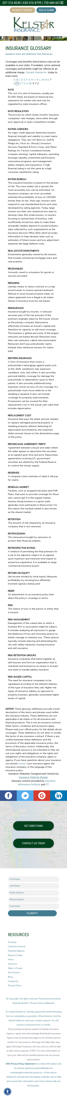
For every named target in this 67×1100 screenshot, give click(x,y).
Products (12, 942)
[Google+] (42, 795)
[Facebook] (8, 795)
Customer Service (17, 946)
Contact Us (13, 981)
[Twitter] (25, 795)
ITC (47, 784)
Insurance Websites (19, 773)
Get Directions (33, 825)
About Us (12, 963)
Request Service (22, 10)
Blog (10, 977)
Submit (32, 913)
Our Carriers (14, 972)
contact (22, 763)
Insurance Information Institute (36, 782)
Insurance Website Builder (33, 777)
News (11, 959)
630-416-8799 (32, 3)
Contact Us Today (33, 843)
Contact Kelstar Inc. (36, 72)
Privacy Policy (14, 985)
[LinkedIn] (59, 795)
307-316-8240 (11, 3)
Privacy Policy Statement (42, 1003)
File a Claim (46, 10)
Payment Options (16, 950)
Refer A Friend (15, 968)
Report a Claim (15, 955)
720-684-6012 (53, 3)
